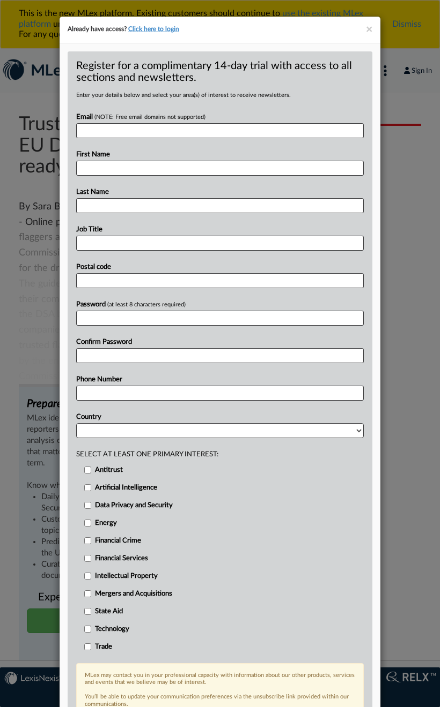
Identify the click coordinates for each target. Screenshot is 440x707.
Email (141, 117)
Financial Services (121, 558)
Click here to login (153, 29)
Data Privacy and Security (134, 505)
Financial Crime (118, 540)
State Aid (109, 611)
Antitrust (109, 470)
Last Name (92, 192)
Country (88, 416)
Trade (103, 646)
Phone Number (99, 379)
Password (131, 304)
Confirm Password (104, 342)
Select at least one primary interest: (147, 454)
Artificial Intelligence (126, 487)
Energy (106, 523)
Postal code (93, 267)
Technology (112, 629)
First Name (93, 154)
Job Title (89, 229)
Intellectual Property (126, 576)
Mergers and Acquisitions (133, 593)
